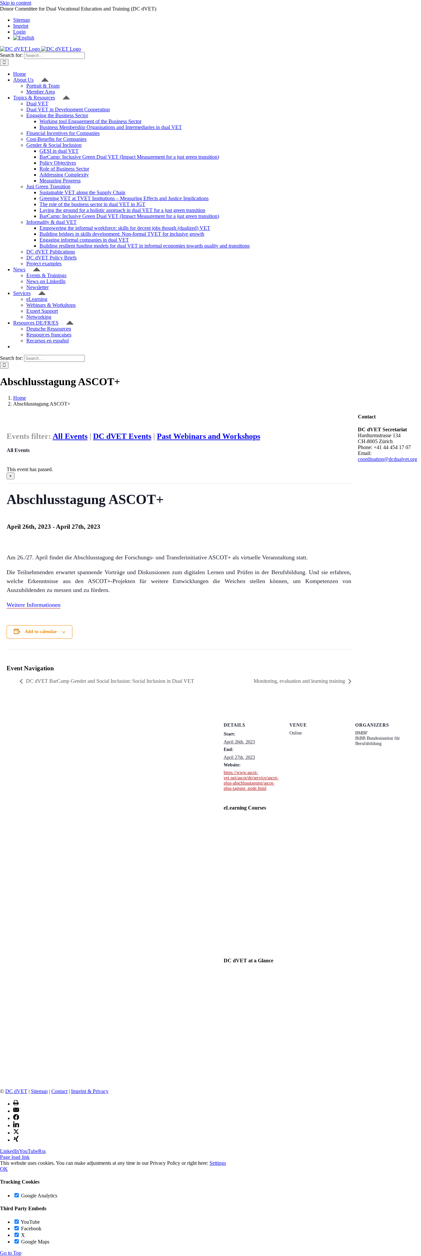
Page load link (15, 1157)
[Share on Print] (16, 1104)
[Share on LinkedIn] (16, 1125)
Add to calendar (41, 631)
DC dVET (16, 1091)
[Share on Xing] (16, 1140)
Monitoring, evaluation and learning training (299, 681)
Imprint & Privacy (90, 1091)
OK (4, 1169)
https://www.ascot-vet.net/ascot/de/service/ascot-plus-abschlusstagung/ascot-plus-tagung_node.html (251, 780)
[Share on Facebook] (16, 1118)
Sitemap (39, 1091)
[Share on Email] (16, 1111)
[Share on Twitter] (16, 1133)
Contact (59, 1091)
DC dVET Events (122, 436)
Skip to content (15, 3)
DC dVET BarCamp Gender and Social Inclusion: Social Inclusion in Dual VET (110, 681)
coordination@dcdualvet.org (387, 459)
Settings (218, 1163)
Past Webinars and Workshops (208, 436)
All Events (70, 436)
